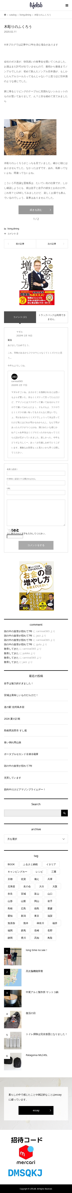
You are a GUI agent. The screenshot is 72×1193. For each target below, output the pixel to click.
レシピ (39, 871)
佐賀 (23, 879)
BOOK (11, 864)
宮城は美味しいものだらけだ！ (21, 695)
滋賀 (50, 915)
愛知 (10, 915)
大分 (41, 886)
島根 (10, 908)
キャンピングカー (17, 871)
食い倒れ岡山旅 (12, 742)
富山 (36, 893)
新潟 (23, 915)
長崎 (36, 930)
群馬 (23, 930)
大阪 (54, 886)
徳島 (36, 908)
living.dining (13, 228)
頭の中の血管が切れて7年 (18, 631)
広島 (23, 908)
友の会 (27, 886)
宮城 (23, 893)
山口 (50, 893)
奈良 (10, 893)
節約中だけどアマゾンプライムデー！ (25, 789)
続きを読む (36, 209)
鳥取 (50, 937)
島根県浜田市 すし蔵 (15, 730)
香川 (23, 937)
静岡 (10, 937)
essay (36, 1110)
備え (36, 879)
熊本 (25, 923)
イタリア (51, 864)
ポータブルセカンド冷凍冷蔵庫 (21, 754)
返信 (10, 339)
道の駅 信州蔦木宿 (14, 707)
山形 (10, 901)
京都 (10, 879)
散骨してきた (11, 648)
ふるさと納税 (30, 864)
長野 (50, 930)
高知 (36, 937)
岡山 (36, 901)
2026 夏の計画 (12, 718)
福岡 (10, 930)
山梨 (23, 901)
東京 (36, 915)
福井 (54, 923)
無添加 (11, 923)
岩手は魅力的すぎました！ (18, 683)
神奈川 (40, 923)
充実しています (12, 777)
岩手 (50, 901)
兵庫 (50, 879)
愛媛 (50, 908)
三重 (53, 871)
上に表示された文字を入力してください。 (27, 533)
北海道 (11, 886)
